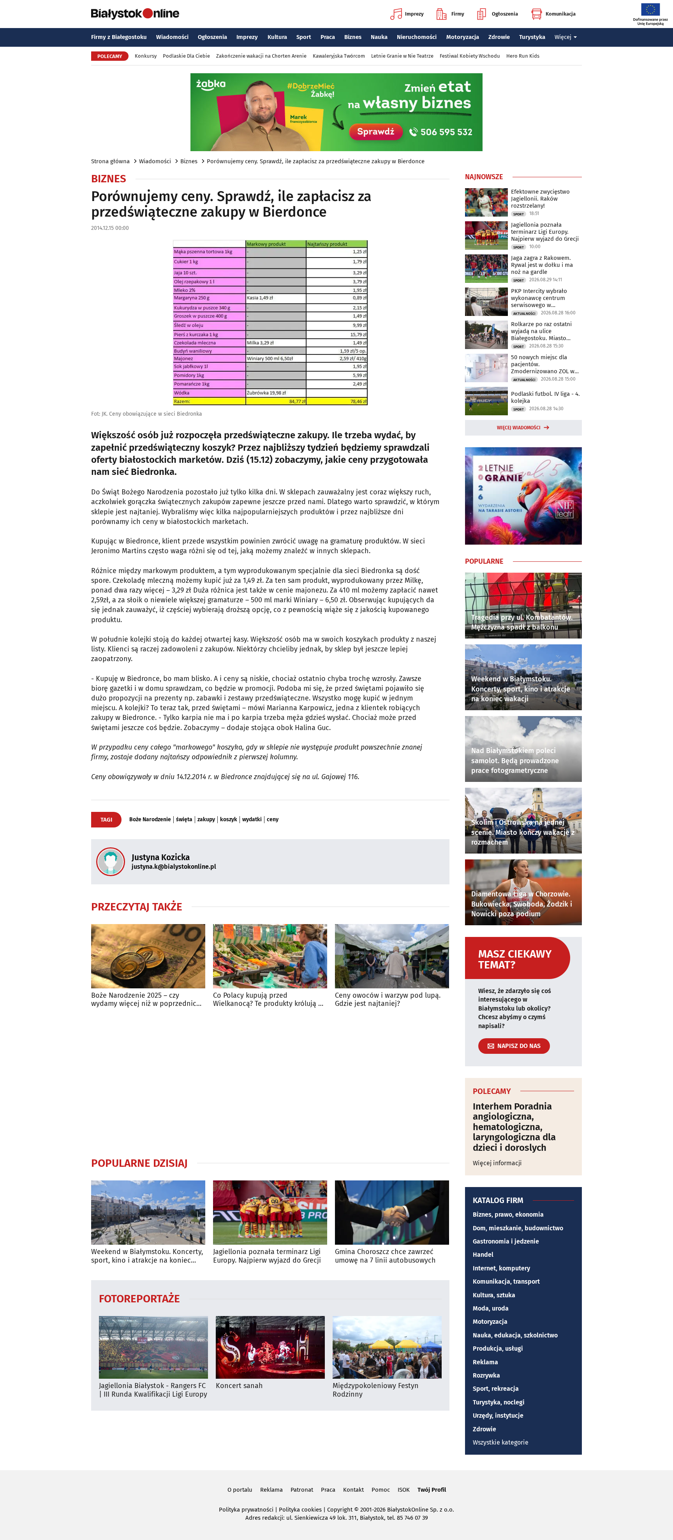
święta (184, 819)
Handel (483, 1254)
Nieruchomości (417, 37)
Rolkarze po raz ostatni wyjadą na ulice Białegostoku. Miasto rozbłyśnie (541, 331)
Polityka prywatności (246, 1509)
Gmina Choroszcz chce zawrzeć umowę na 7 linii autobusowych (385, 1256)
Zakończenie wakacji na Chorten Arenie (261, 55)
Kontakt (353, 1489)
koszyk (228, 819)
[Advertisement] (270, 1082)
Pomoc (381, 1489)
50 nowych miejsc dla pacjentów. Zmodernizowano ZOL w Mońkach (542, 364)
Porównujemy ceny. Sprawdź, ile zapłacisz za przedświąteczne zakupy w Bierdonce (316, 161)
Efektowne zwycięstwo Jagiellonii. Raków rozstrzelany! (540, 198)
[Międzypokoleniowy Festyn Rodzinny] (387, 1347)
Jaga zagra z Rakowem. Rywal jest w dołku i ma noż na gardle (542, 264)
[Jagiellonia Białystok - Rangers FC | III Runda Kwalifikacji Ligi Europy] (153, 1347)
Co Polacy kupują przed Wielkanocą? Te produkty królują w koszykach (268, 999)
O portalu (239, 1489)
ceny (272, 819)
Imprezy (414, 14)
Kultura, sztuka (494, 1295)
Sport (303, 37)
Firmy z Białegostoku (119, 37)
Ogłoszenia (505, 14)
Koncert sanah (239, 1386)
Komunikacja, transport (506, 1281)
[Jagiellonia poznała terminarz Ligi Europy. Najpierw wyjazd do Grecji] (270, 1212)
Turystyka (532, 37)
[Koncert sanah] (270, 1347)
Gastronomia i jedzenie (506, 1241)
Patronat (302, 1489)
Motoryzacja (462, 37)
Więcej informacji (497, 1163)
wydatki (252, 819)
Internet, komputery (501, 1268)
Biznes (352, 37)
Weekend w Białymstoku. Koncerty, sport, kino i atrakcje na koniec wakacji (147, 1256)
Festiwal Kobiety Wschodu (470, 55)
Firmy (457, 14)
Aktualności (524, 314)
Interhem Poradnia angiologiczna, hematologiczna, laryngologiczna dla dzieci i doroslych (514, 1127)
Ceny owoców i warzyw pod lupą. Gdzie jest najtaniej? (387, 999)
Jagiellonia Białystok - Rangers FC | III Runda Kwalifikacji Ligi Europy (153, 1390)
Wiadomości (172, 37)
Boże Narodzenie (150, 819)
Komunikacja (561, 14)
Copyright (339, 1509)
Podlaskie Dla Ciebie (186, 55)
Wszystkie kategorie (501, 1442)
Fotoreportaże (139, 1298)
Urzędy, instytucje (498, 1415)
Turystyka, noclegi (499, 1402)
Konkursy (146, 55)
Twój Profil (432, 1489)
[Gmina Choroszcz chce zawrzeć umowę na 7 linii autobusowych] (392, 1212)
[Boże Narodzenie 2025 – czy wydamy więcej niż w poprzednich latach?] (148, 956)
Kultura (277, 37)
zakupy (206, 819)
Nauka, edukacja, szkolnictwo (515, 1335)
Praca (328, 37)
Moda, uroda (491, 1308)
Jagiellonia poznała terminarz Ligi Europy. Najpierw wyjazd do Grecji (267, 1256)
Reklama (485, 1362)
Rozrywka (486, 1375)
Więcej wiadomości (519, 427)
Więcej (563, 37)
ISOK (404, 1489)
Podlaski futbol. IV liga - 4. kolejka (545, 397)
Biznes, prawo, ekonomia (508, 1214)
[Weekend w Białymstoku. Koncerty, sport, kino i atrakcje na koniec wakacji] (148, 1212)
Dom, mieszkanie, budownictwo (518, 1228)
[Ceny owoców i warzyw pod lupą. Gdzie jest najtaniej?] (392, 956)
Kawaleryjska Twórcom (339, 55)
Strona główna (110, 161)
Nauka (379, 37)
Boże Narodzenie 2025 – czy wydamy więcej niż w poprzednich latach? (146, 999)
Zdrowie (499, 37)
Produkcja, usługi (498, 1348)
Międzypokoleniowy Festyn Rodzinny (376, 1390)
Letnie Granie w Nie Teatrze (402, 55)
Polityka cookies (300, 1509)
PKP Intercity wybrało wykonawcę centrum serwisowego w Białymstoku (539, 298)
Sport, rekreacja (496, 1388)
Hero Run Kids (522, 55)
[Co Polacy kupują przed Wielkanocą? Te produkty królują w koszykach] (270, 956)
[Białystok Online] (135, 14)
